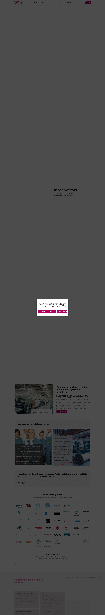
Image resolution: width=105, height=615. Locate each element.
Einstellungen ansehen (62, 311)
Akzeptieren (42, 311)
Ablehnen (52, 311)
